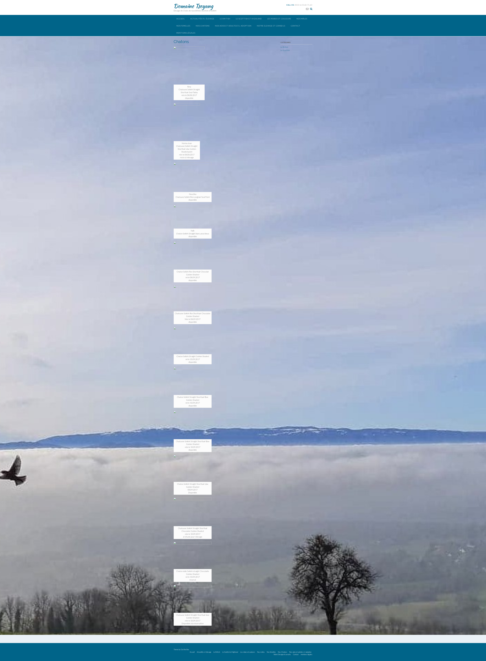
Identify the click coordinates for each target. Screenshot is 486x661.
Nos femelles (183, 26)
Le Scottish (285, 50)
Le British (225, 19)
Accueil (180, 19)
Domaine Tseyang (193, 6)
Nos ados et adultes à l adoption (233, 26)
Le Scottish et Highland (249, 19)
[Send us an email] (307, 8)
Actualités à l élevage (202, 19)
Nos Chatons (202, 26)
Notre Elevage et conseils (271, 26)
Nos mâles (302, 19)
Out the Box (185, 649)
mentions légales (185, 33)
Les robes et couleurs (279, 19)
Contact (295, 26)
